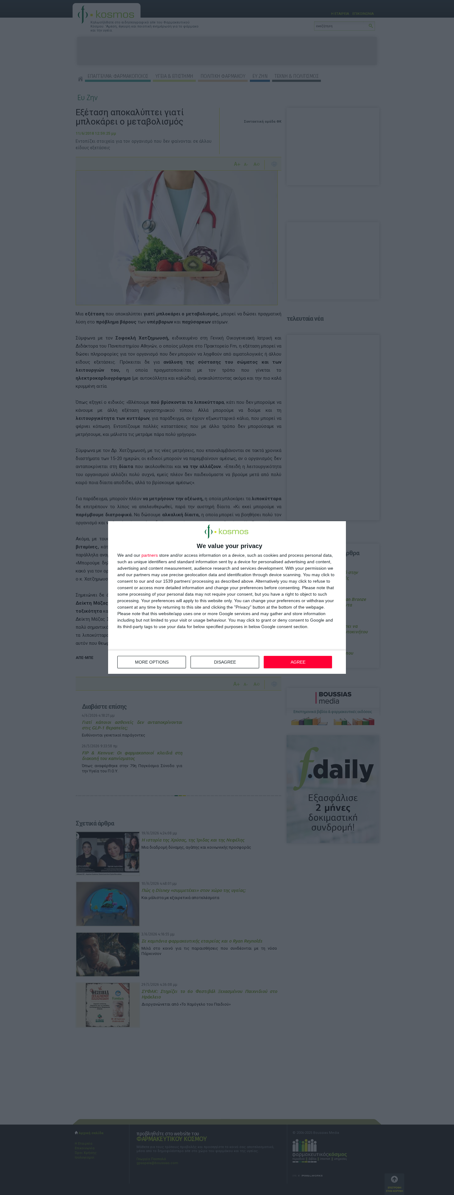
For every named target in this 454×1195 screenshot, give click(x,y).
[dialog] (227, 597)
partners (149, 555)
